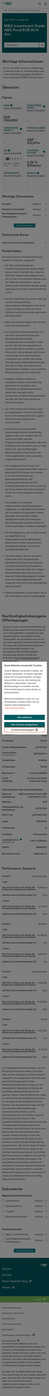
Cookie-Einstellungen (22, 729)
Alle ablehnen (24, 717)
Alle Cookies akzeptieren (24, 724)
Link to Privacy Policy (15, 708)
